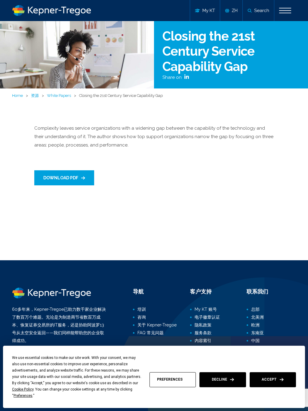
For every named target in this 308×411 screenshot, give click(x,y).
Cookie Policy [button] (22, 389)
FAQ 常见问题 (150, 332)
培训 (141, 309)
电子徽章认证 (207, 317)
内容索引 (203, 340)
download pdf (60, 177)
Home (17, 95)
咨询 (141, 317)
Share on (172, 77)
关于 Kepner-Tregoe (157, 325)
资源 (35, 95)
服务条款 (203, 332)
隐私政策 (203, 325)
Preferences (170, 379)
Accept (269, 379)
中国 (255, 340)
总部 (255, 309)
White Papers (59, 95)
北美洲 (257, 317)
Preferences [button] (23, 396)
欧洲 (255, 325)
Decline (219, 379)
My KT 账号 (206, 309)
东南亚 (257, 332)
